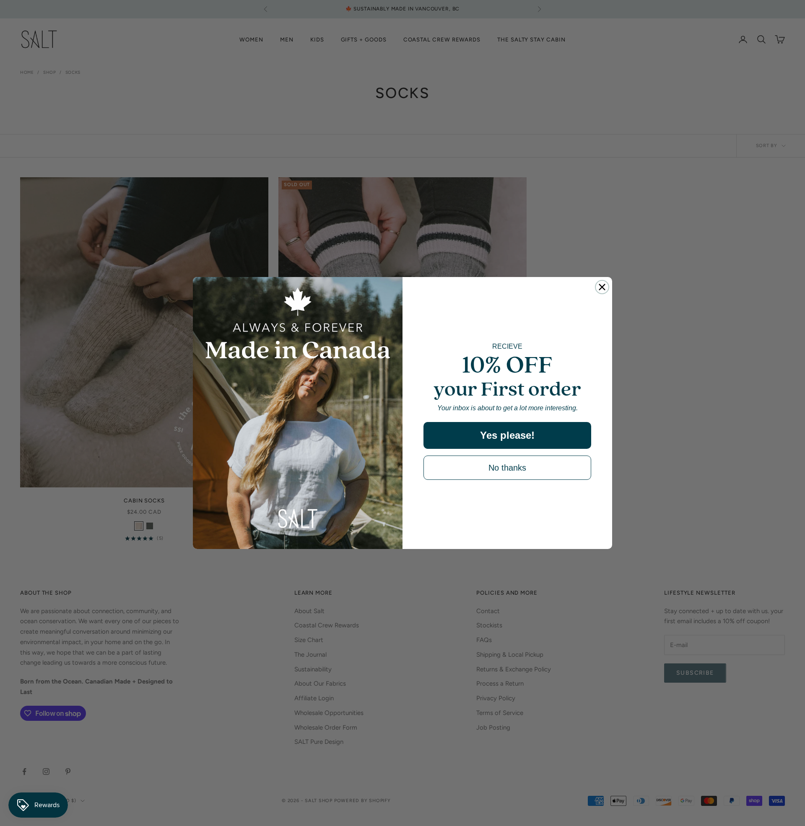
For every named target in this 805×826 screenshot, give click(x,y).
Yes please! (507, 435)
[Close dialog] (602, 287)
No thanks (507, 467)
